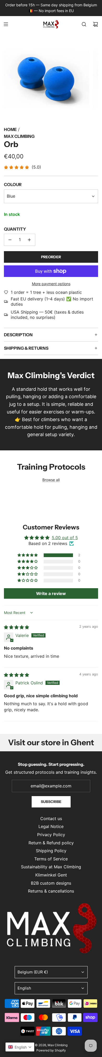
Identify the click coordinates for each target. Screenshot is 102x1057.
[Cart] (95, 24)
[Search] (84, 24)
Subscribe (51, 801)
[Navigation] (6, 24)
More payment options (51, 283)
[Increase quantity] (29, 240)
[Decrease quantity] (10, 240)
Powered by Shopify (51, 1050)
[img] (16, 627)
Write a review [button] (51, 593)
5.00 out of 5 (65, 537)
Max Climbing (19, 136)
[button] (28, 555)
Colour (13, 184)
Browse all (51, 480)
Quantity (15, 229)
